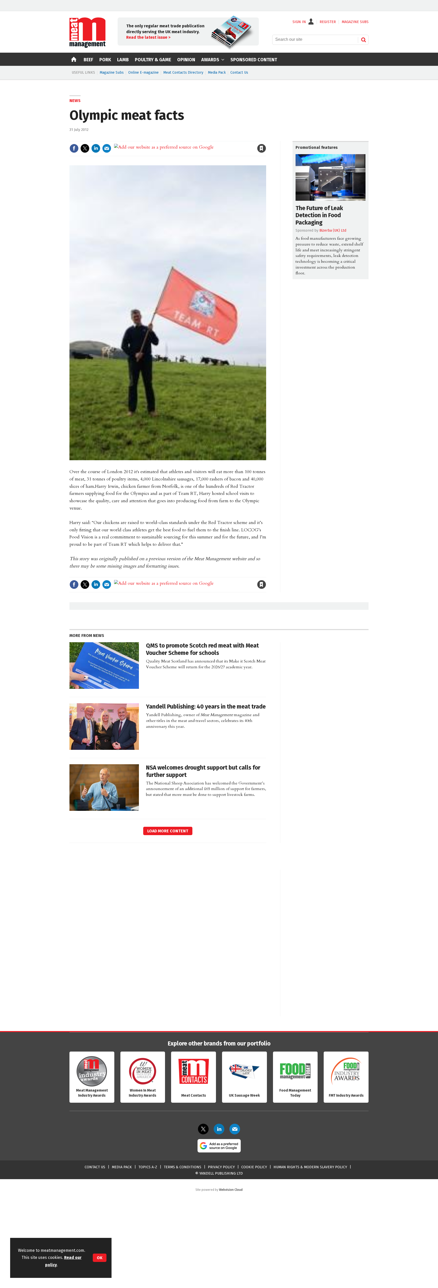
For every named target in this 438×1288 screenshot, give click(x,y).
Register (328, 22)
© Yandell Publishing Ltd (219, 1173)
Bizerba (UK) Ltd (332, 230)
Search (363, 40)
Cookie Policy (254, 1167)
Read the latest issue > (148, 37)
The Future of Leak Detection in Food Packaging (319, 215)
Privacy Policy (221, 1167)
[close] (265, 137)
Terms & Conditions (182, 1167)
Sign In (299, 22)
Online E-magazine (143, 72)
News (75, 100)
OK (99, 1257)
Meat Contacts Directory (183, 72)
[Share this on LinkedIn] (95, 148)
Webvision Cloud (231, 1190)
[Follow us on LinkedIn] (219, 1129)
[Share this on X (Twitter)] (84, 148)
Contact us (95, 1167)
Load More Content (167, 831)
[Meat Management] (87, 46)
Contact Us (239, 72)
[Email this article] (106, 148)
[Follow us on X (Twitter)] (203, 1129)
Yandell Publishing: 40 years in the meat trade (206, 706)
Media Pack (217, 72)
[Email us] (234, 1129)
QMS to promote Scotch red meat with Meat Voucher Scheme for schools (202, 649)
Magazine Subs (112, 72)
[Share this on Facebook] (74, 148)
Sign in (202, 137)
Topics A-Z (147, 1167)
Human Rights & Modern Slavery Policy (310, 1167)
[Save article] (261, 148)
